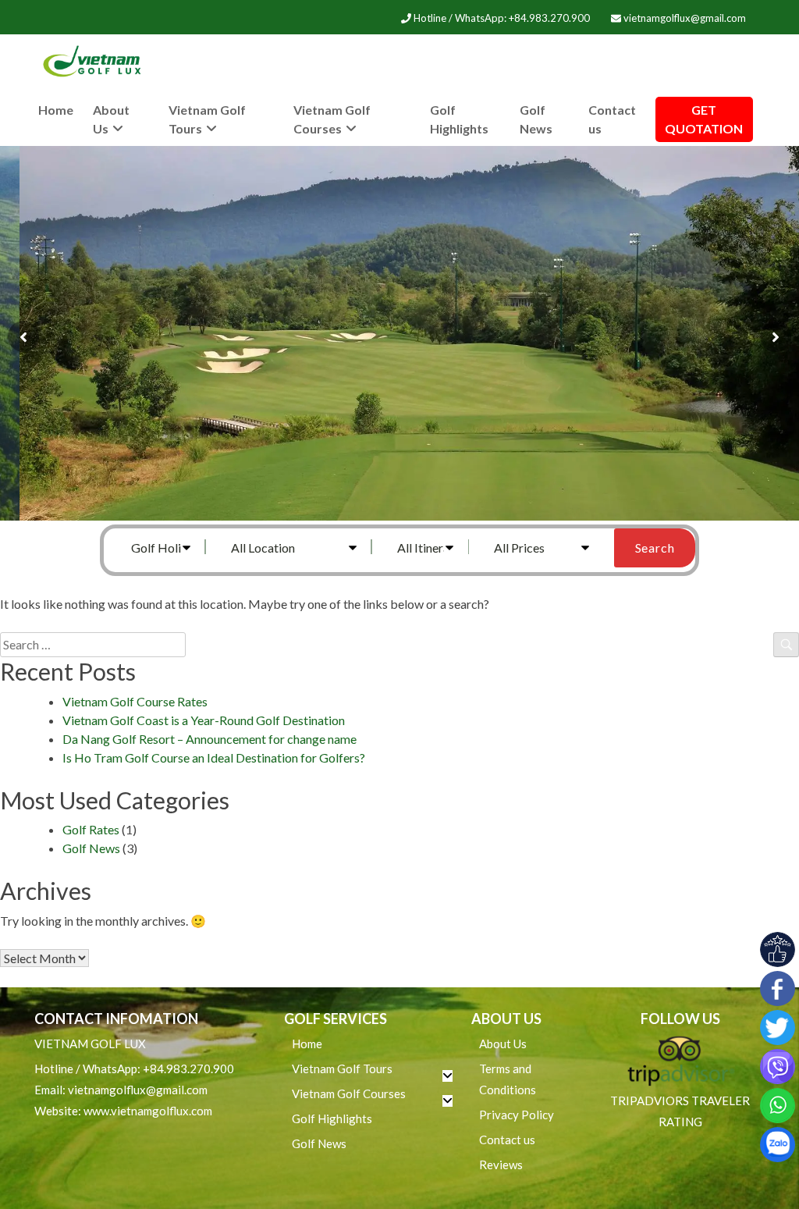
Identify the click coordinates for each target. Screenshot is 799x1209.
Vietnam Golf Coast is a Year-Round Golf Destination (203, 720)
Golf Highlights (459, 119)
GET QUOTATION (704, 119)
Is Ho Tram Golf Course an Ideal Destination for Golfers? (213, 757)
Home (55, 109)
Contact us (612, 119)
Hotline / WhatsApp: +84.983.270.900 (501, 18)
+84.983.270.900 (188, 1068)
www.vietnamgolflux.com (147, 1111)
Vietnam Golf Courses (332, 119)
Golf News (536, 119)
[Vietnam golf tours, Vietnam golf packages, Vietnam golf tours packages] (95, 61)
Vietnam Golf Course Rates (135, 701)
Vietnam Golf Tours (207, 119)
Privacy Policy (516, 1115)
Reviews (501, 1164)
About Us (111, 119)
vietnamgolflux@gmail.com (683, 18)
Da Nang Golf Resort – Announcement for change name (209, 738)
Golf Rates (90, 829)
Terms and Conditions (507, 1079)
